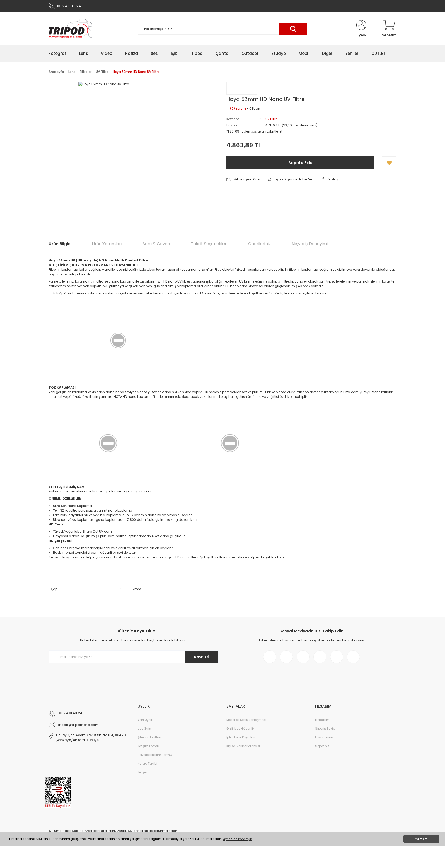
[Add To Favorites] (389, 162)
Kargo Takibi (147, 763)
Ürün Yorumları (107, 244)
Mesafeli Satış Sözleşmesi (246, 720)
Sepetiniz (322, 746)
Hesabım (322, 720)
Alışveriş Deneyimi (309, 244)
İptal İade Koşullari (240, 737)
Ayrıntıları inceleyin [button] (237, 839)
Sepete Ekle (300, 163)
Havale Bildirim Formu (155, 755)
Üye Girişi (144, 728)
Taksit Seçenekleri (209, 244)
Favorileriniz (324, 737)
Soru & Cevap (156, 244)
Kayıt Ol (201, 656)
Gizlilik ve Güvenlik (240, 728)
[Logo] (70, 29)
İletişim (143, 772)
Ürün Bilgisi (60, 244)
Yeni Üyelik (145, 720)
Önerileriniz (259, 244)
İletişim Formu (148, 746)
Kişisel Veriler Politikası (243, 746)
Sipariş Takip (325, 728)
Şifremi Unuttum (150, 737)
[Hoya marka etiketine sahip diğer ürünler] (241, 88)
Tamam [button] (421, 839)
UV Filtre (271, 119)
